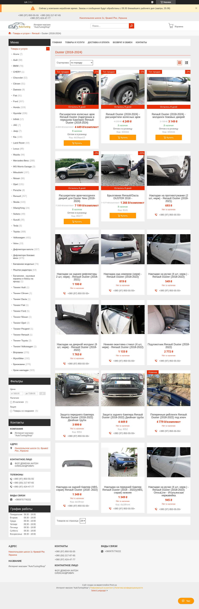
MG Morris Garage (22, 166)
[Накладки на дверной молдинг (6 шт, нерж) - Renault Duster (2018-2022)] (77, 319)
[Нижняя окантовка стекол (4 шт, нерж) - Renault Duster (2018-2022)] (123, 319)
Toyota (16, 231)
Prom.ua (113, 585)
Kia (14, 137)
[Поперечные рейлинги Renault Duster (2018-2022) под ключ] (168, 389)
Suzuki (16, 219)
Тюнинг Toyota (20, 340)
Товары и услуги (21, 33)
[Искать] (131, 25)
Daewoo (17, 89)
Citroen (16, 83)
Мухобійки (18, 358)
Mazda (16, 154)
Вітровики (18, 352)
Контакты (141, 42)
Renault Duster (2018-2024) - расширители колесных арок (122, 115)
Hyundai (17, 113)
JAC (15, 125)
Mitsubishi (18, 172)
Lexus (16, 148)
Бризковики (19, 364)
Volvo (16, 243)
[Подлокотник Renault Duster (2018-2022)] (168, 319)
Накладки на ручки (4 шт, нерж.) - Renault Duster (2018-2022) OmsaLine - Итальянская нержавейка (168, 491)
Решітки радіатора (22, 270)
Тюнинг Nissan (20, 317)
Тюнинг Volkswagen (23, 346)
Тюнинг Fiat (19, 305)
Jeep (15, 131)
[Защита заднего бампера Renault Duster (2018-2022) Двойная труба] (123, 389)
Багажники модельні (23, 264)
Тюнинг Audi (19, 287)
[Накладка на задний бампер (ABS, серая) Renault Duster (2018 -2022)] (77, 462)
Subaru (16, 214)
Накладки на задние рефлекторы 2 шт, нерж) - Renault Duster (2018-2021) (77, 277)
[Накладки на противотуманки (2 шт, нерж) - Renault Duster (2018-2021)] (168, 170)
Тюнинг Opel (19, 323)
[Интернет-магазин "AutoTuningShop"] (20, 25)
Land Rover (19, 143)
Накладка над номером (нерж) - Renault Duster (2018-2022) (123, 275)
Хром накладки (21, 370)
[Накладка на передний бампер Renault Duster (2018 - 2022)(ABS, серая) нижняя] (123, 462)
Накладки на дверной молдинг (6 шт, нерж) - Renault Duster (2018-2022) (77, 347)
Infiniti (16, 119)
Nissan (16, 178)
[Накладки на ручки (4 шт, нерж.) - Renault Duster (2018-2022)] (168, 249)
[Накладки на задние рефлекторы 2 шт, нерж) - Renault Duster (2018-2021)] (77, 249)
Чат (188, 601)
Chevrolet (18, 77)
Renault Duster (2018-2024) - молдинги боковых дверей (169, 115)
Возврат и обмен (122, 42)
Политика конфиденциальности (129, 588)
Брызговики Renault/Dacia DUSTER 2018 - (122, 197)
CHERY (17, 72)
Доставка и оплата (98, 42)
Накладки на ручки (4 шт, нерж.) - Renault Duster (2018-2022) (168, 275)
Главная (57, 42)
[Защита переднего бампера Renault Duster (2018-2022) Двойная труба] (77, 389)
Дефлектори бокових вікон (24, 256)
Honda (16, 107)
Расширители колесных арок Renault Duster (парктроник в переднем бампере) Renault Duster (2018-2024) (77, 118)
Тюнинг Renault (21, 334)
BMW (16, 66)
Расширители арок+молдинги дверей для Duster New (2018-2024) (77, 198)
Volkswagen (19, 237)
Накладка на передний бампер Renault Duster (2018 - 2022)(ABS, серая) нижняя (122, 490)
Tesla (15, 225)
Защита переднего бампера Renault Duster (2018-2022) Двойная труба (77, 417)
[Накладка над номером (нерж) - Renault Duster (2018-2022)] (123, 249)
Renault (35, 33)
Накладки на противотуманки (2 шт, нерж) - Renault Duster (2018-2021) (168, 198)
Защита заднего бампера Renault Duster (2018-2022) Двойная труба (122, 416)
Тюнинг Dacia (20, 299)
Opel (15, 184)
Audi (15, 60)
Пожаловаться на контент (101, 588)
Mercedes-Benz (21, 160)
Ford (15, 101)
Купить (78, 143)
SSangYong (19, 208)
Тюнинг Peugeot (21, 328)
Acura (16, 54)
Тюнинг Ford (19, 311)
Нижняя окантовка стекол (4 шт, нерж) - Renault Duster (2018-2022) (122, 346)
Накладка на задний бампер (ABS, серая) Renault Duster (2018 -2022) (77, 488)
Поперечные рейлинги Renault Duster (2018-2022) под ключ (168, 416)
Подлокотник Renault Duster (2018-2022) (169, 346)
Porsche (17, 190)
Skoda (16, 202)
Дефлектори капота (23, 249)
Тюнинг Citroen (20, 293)
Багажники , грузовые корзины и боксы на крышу (24, 279)
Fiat (15, 95)
